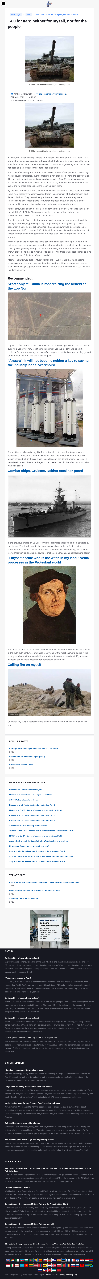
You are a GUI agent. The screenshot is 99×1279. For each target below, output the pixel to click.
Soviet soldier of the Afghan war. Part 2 (22, 958)
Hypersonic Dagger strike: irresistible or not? (29, 846)
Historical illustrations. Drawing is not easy (24, 1070)
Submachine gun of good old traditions (22, 1123)
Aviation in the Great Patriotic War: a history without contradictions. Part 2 (42, 831)
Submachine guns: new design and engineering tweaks (29, 1140)
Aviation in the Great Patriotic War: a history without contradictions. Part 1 (42, 856)
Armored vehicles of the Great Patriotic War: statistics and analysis (38, 841)
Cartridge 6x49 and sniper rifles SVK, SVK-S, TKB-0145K (33, 748)
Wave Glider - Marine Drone (21, 765)
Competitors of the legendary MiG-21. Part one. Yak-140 (29, 1224)
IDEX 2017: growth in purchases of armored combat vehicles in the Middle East (44, 882)
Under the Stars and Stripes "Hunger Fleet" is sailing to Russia (32, 1103)
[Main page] (49, 3)
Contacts (60, 1275)
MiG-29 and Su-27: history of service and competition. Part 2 (35, 810)
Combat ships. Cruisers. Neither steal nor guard (45, 471)
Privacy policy (71, 1275)
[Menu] (3, 3)
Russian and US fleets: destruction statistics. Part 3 (32, 805)
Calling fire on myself (24, 665)
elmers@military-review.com (52, 94)
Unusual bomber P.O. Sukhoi (17, 1188)
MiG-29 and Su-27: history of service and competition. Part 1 (35, 836)
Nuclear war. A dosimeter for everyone (25, 790)
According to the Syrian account (23, 898)
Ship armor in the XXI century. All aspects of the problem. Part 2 (37, 861)
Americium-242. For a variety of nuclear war (28, 825)
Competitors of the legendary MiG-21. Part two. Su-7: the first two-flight (36, 1204)
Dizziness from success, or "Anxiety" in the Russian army (34, 890)
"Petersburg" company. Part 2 (18, 978)
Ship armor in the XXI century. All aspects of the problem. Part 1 (37, 851)
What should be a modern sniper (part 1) (27, 756)
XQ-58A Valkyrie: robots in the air (23, 800)
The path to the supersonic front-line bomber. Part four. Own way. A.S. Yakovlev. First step (44, 1244)
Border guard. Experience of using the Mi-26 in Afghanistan (31, 1038)
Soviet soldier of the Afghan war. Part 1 (22, 1018)
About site (50, 1275)
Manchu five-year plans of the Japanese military (30, 795)
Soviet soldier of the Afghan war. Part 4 (22, 998)
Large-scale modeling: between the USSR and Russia (28, 1086)
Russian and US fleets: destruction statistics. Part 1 (32, 815)
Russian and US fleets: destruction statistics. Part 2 (32, 820)
